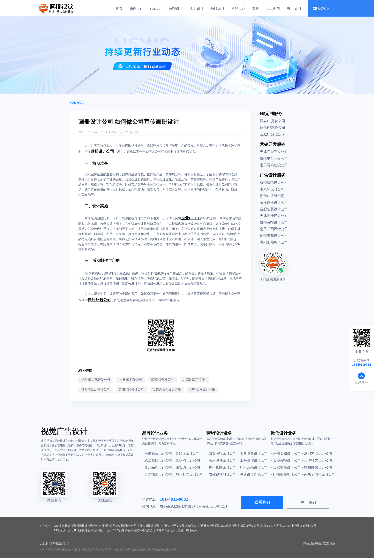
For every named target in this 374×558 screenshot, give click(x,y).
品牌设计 (218, 8)
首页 (119, 8)
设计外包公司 (129, 132)
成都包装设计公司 (65, 525)
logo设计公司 (308, 525)
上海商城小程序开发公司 (200, 525)
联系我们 (262, 502)
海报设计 (176, 8)
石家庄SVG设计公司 (73, 549)
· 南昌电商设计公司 (253, 453)
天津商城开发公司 (274, 152)
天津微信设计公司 (120, 549)
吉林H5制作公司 (130, 379)
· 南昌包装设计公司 (157, 453)
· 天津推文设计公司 (317, 460)
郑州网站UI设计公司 (95, 389)
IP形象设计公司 (83, 530)
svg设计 (156, 8)
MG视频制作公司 (126, 525)
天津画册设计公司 (274, 216)
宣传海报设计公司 (148, 525)
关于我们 (294, 8)
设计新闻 (273, 8)
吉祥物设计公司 (103, 530)
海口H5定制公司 (290, 525)
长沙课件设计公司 (274, 202)
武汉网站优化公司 (97, 549)
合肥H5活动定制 (272, 134)
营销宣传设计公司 (104, 525)
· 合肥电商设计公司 (286, 467)
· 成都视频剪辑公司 (221, 474)
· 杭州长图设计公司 (221, 467)
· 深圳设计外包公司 (253, 474)
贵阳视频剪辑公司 (274, 242)
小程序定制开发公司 (172, 525)
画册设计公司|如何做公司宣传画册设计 (128, 121)
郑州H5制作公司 (272, 128)
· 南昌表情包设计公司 (317, 474)
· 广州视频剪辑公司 (286, 474)
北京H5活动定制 (194, 379)
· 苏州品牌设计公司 (157, 467)
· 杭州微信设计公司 (317, 467)
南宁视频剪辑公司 (50, 549)
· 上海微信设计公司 (253, 460)
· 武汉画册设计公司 (157, 460)
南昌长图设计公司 (274, 229)
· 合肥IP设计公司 (186, 453)
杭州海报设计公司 (274, 222)
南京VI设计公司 (272, 189)
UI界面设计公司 (63, 530)
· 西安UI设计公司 (186, 467)
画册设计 (197, 8)
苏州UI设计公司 (272, 196)
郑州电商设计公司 (274, 236)
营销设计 (238, 8)
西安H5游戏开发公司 (164, 549)
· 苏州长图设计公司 (286, 453)
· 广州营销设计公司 (253, 467)
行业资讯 (76, 103)
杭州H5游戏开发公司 (95, 379)
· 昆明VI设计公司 (186, 460)
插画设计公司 (85, 525)
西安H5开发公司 (162, 379)
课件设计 (136, 8)
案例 (255, 8)
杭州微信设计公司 (274, 183)
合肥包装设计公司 (274, 209)
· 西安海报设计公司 (221, 453)
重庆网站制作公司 (144, 530)
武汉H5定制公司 (270, 525)
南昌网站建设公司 (274, 165)
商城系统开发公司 (248, 525)
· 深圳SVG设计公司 (317, 453)
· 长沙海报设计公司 (286, 460)
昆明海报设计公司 (202, 389)
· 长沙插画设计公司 (157, 474)
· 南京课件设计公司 (221, 460)
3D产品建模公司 (123, 530)
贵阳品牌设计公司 (131, 389)
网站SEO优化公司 (226, 525)
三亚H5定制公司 (188, 530)
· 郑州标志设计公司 (188, 474)
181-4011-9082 (174, 499)
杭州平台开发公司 (274, 158)
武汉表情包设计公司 (167, 389)
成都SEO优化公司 (166, 530)
